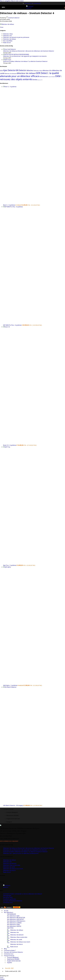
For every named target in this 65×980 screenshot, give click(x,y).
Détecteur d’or (7, 862)
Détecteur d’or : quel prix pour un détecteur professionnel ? (21, 853)
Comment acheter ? (22, 894)
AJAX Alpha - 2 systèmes (10, 685)
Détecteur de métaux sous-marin (13, 869)
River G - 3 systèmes (9, 205)
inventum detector (14, 18)
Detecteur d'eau (8, 34)
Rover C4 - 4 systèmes (9, 445)
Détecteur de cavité (9, 867)
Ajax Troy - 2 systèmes (10, 565)
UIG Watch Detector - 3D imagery (13, 805)
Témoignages (7, 895)
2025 (1, 70)
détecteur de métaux (26, 73)
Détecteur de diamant (9, 863)
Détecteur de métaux (9, 860)
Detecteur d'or (7, 35)
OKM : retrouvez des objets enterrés (31, 78)
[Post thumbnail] (9, 49)
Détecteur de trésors (9, 870)
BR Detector (21, 70)
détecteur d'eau (38, 70)
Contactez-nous (8, 902)
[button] (34, 809)
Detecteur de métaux (9, 39)
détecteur (30, 70)
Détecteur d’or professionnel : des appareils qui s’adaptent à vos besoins (25, 56)
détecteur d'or (47, 70)
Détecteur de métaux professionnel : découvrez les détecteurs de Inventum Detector (28, 51)
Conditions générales (9, 899)
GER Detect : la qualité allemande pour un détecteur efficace (29, 75)
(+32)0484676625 (37, 3)
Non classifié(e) (7, 41)
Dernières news (8, 897)
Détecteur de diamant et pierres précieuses (16, 37)
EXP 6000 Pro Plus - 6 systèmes (12, 325)
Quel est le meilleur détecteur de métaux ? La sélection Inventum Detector (25, 61)
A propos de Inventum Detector (12, 901)
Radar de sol (7, 42)
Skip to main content (17, 1)
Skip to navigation (5, 1)
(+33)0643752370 (28, 3)
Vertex (35, 80)
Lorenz (49, 76)
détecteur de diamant (10, 73)
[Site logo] (32, 8)
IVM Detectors (43, 76)
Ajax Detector (9, 70)
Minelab (53, 76)
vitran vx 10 (40, 79)
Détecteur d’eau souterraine (11, 865)
